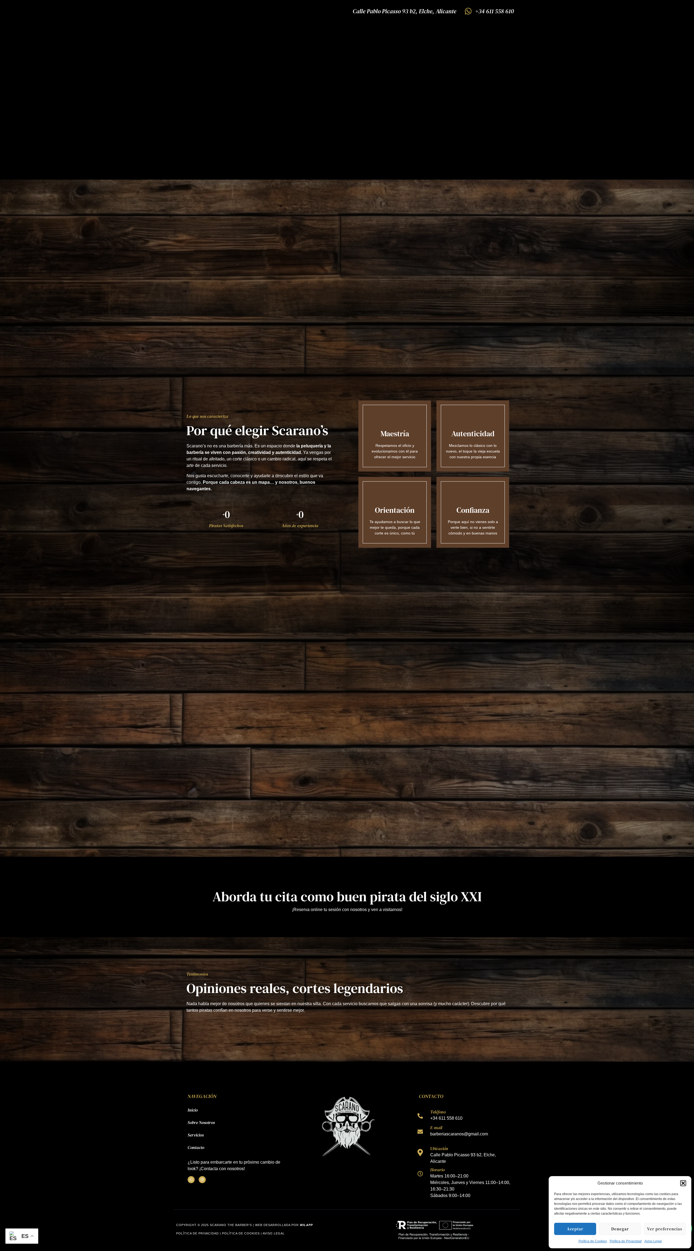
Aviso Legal (653, 1241)
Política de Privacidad (626, 1241)
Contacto (196, 1147)
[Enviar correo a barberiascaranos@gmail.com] (420, 1131)
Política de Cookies (593, 1241)
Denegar (620, 1229)
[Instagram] (202, 1179)
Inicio (193, 1110)
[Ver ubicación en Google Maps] (420, 1152)
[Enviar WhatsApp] (420, 1116)
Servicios (196, 1135)
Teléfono (438, 1112)
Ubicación (439, 1148)
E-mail (436, 1128)
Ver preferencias (664, 1229)
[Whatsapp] (191, 1179)
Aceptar (575, 1229)
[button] (683, 1183)
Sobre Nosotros (201, 1122)
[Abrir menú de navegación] (181, 7)
